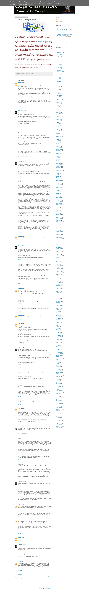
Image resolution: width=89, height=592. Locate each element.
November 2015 (59, 269)
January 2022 (58, 164)
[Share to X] (31, 73)
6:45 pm (19, 303)
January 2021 (58, 181)
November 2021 (59, 167)
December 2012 (59, 319)
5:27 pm (19, 551)
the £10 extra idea (41, 41)
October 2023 (58, 135)
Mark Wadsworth (60, 74)
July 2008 (57, 395)
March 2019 (58, 213)
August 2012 (58, 325)
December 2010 (59, 353)
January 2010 (58, 369)
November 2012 (59, 321)
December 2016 (59, 251)
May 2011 (57, 346)
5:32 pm (19, 176)
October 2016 (58, 254)
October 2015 (58, 271)
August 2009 (58, 376)
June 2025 (58, 106)
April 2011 (57, 348)
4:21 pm (19, 106)
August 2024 (58, 120)
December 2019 (59, 200)
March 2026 (58, 93)
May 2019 (57, 210)
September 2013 (59, 306)
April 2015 (58, 279)
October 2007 (58, 407)
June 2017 (58, 243)
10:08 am (19, 380)
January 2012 (58, 335)
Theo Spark (59, 81)
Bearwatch (59, 63)
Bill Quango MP (21, 161)
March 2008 (58, 400)
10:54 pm (19, 485)
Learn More (71, 3)
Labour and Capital (60, 71)
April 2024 (58, 126)
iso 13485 (20, 570)
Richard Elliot (59, 78)
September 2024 (59, 119)
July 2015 (57, 275)
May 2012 (57, 329)
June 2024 (58, 123)
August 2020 (58, 189)
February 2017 (58, 248)
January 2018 (58, 233)
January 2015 (58, 284)
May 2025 (57, 108)
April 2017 (58, 245)
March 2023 (58, 144)
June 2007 (58, 413)
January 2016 (58, 267)
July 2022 (57, 156)
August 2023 (58, 137)
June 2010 (58, 362)
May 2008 (57, 397)
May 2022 (57, 159)
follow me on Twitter (69, 42)
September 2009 (59, 375)
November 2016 (59, 252)
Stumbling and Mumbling (61, 80)
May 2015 (57, 278)
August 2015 (58, 274)
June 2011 (58, 345)
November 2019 (59, 201)
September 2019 (59, 204)
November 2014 (59, 287)
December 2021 (59, 166)
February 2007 (58, 419)
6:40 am (19, 516)
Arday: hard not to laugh (61, 36)
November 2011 (59, 338)
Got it (77, 3)
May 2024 (57, 125)
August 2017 (58, 240)
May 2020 (57, 193)
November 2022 (59, 150)
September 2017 (59, 238)
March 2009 (58, 383)
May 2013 (57, 312)
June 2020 (58, 191)
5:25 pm (19, 146)
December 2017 (59, 234)
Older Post (50, 576)
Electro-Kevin (20, 110)
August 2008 (58, 393)
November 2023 (59, 133)
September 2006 (59, 426)
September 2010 (59, 358)
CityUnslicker (60, 54)
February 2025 (58, 112)
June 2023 (58, 140)
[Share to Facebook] (33, 73)
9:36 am (19, 344)
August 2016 (58, 257)
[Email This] (29, 73)
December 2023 (59, 132)
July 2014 (57, 292)
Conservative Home (60, 64)
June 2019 (58, 208)
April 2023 (58, 143)
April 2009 (58, 382)
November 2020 (59, 184)
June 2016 (58, 260)
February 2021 (58, 180)
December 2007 (59, 404)
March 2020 (58, 196)
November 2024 (59, 116)
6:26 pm (19, 241)
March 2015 (58, 281)
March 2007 (58, 417)
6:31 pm (19, 259)
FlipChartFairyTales (60, 65)
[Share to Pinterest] (34, 73)
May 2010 (57, 363)
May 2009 (57, 380)
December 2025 (59, 98)
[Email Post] (27, 73)
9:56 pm (19, 459)
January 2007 (58, 420)
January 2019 (58, 216)
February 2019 (58, 214)
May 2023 (57, 142)
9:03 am (19, 571)
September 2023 (59, 136)
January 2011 (58, 352)
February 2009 (58, 385)
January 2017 (58, 250)
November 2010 (59, 355)
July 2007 (57, 412)
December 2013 (59, 302)
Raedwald (59, 77)
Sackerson (20, 82)
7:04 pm (19, 319)
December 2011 (59, 336)
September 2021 (59, 170)
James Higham (59, 70)
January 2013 (58, 318)
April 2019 (58, 211)
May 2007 (57, 414)
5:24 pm (19, 128)
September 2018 (59, 221)
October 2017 (58, 237)
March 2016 (58, 264)
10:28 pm (19, 477)
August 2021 (58, 171)
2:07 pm (19, 423)
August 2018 (58, 223)
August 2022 (58, 154)
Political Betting (60, 75)
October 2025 (58, 100)
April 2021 (58, 177)
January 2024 (58, 130)
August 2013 (58, 308)
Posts (58, 19)
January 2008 (58, 403)
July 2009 (57, 377)
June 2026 (58, 89)
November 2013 (59, 304)
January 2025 (58, 113)
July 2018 (57, 224)
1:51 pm (19, 540)
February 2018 (58, 231)
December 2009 (59, 370)
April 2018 (58, 228)
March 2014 (58, 298)
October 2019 (58, 203)
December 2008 (59, 387)
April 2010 (58, 365)
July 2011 (57, 343)
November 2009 (59, 372)
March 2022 (58, 162)
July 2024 (57, 122)
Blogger (49, 588)
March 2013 (58, 315)
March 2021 (58, 179)
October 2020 (58, 186)
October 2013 (58, 305)
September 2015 (59, 272)
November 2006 (59, 423)
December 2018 (59, 217)
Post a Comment (19, 574)
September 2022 (59, 153)
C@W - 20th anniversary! (61, 29)
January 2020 (58, 198)
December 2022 (59, 149)
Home (34, 576)
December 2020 (59, 183)
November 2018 (59, 218)
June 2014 (58, 294)
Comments (59, 21)
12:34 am (19, 501)
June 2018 (58, 225)
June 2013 (58, 311)
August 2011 (58, 342)
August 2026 (58, 86)
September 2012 (59, 323)
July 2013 (57, 309)
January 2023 (58, 147)
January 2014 (58, 301)
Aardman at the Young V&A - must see (64, 31)
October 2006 (58, 424)
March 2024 (58, 127)
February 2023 (58, 146)
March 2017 (58, 247)
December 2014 (59, 285)
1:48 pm (19, 533)
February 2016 (58, 265)
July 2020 (57, 190)
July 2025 (57, 105)
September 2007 (59, 409)
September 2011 (59, 341)
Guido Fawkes (59, 67)
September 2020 (59, 187)
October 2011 (58, 339)
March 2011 (58, 349)
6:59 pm (19, 311)
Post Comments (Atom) (24, 578)
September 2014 (59, 289)
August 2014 (58, 291)
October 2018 (58, 220)
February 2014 (58, 299)
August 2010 (58, 359)
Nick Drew (20, 323)
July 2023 (57, 139)
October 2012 (58, 322)
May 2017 (57, 244)
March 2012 (58, 332)
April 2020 (58, 194)
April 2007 (58, 416)
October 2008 (58, 390)
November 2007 (59, 406)
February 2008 (58, 402)
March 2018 (58, 230)
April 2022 (58, 160)
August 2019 (58, 206)
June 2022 (58, 157)
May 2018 (57, 227)
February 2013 (58, 316)
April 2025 (58, 109)
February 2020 (58, 197)
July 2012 (57, 326)
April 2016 (58, 262)
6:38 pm (19, 296)
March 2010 (58, 366)
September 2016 (59, 255)
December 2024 (59, 115)
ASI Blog (58, 61)
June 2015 (58, 277)
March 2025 (58, 110)
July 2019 (57, 207)
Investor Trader (59, 68)
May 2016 (57, 261)
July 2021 (57, 173)
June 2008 (58, 396)
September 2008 (59, 392)
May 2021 (57, 176)
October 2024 (58, 118)
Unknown (20, 561)
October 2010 (58, 356)
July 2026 (57, 88)
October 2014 (58, 288)
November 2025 (59, 99)
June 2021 (58, 174)
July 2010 (57, 360)
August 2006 (58, 427)
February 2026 (58, 95)
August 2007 (58, 410)
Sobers (19, 519)
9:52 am (19, 367)
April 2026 (58, 92)
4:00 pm (19, 557)
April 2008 (58, 399)
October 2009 (58, 373)
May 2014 (57, 295)
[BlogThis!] (30, 73)
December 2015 (59, 268)
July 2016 (57, 258)
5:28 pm (19, 157)
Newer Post (17, 576)
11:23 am (19, 396)
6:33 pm (19, 284)
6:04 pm (19, 232)
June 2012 (58, 328)
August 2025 (58, 103)
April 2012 (58, 331)
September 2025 (59, 102)
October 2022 (58, 152)
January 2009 (58, 386)
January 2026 (58, 96)
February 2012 (58, 333)
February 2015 (58, 282)
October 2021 (58, 169)
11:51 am (19, 404)
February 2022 (58, 163)
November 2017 (59, 235)
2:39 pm (19, 434)
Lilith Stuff (58, 73)
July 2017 (57, 241)
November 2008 (59, 389)
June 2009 (58, 379)
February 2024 (58, 129)
